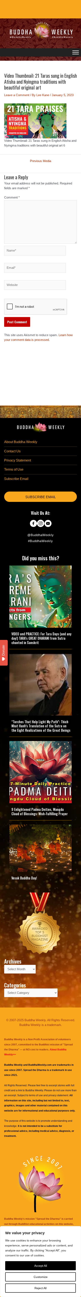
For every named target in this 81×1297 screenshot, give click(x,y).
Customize (41, 1277)
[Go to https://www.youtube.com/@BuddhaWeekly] (48, 524)
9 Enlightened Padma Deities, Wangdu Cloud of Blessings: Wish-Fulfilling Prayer (39, 811)
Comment (12, 197)
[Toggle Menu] (75, 52)
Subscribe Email (16, 479)
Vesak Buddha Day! (24, 878)
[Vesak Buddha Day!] (40, 847)
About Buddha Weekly (20, 442)
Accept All (40, 1265)
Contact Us (12, 451)
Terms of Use (13, 469)
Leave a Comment (16, 95)
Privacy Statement (17, 460)
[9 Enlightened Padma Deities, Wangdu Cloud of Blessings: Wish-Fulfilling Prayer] (40, 772)
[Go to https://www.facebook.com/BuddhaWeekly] (33, 524)
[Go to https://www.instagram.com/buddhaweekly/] (40, 524)
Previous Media (40, 161)
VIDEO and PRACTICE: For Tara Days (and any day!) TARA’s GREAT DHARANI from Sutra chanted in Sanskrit (41, 638)
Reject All (40, 1288)
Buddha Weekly (34, 1090)
